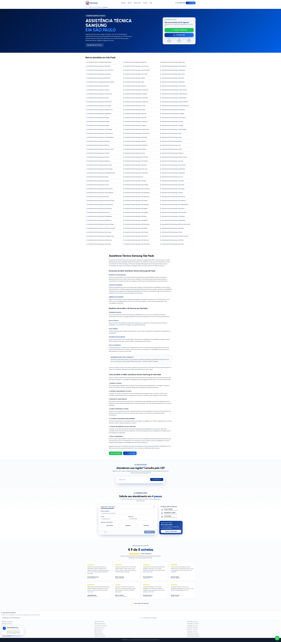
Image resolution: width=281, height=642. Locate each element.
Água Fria (99, 621)
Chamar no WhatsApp (180, 30)
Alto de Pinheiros (8, 625)
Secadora (146, 525)
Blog (151, 2)
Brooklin (6, 634)
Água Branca (7, 621)
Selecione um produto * (107, 522)
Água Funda (192, 621)
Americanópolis (101, 625)
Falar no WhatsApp (116, 453)
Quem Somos (137, 2)
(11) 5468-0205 (181, 2)
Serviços (123, 2)
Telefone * (131, 516)
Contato (145, 2)
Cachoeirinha (193, 634)
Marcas (130, 2)
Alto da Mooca (193, 623)
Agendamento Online (95, 45)
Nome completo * (105, 511)
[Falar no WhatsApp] (277, 638)
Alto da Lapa (100, 623)
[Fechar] (22, 627)
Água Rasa (7, 623)
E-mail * (103, 516)
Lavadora (127, 525)
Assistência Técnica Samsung (95, 7)
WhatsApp (191, 2)
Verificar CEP (157, 479)
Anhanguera (192, 625)
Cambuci (6, 636)
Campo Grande (193, 636)
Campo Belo (100, 636)
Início (86, 7)
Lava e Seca (109, 525)
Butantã (99, 634)
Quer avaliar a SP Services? (141, 603)
